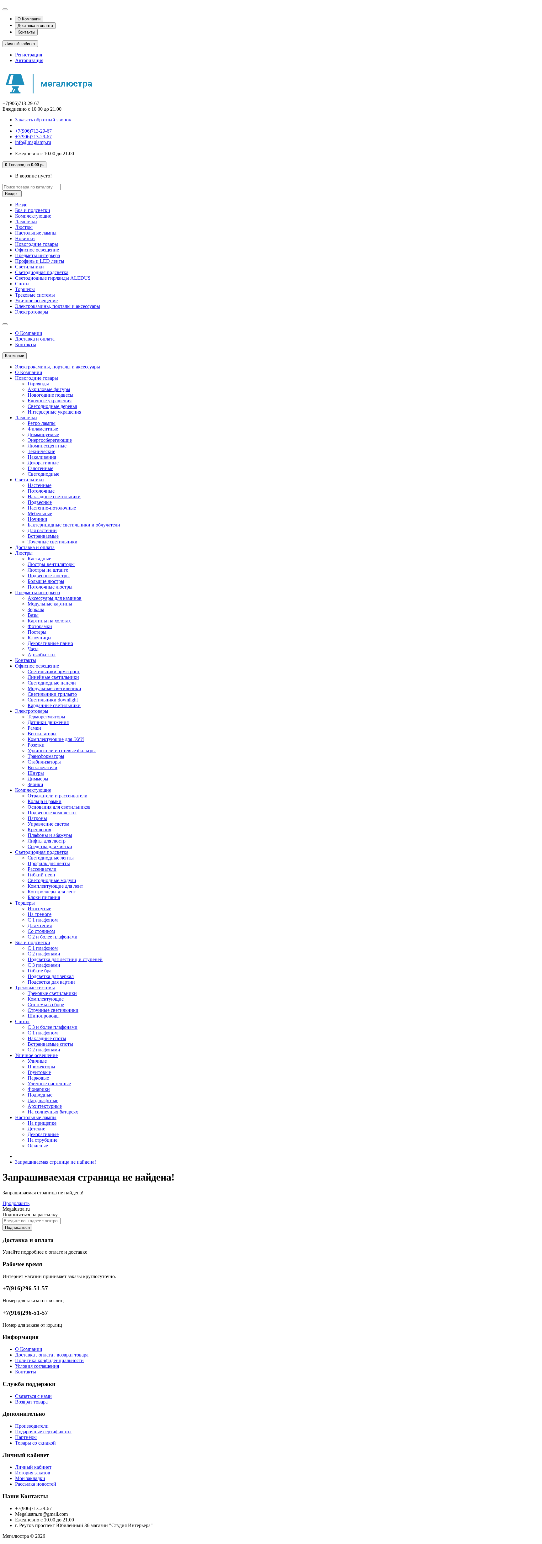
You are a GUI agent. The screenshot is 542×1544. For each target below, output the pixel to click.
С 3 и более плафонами (52, 1027)
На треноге (39, 914)
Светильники (29, 266)
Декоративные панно (50, 643)
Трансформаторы (46, 756)
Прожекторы (41, 1066)
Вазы (33, 615)
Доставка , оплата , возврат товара (51, 1354)
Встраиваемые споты (50, 1044)
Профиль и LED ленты (39, 261)
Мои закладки (30, 1478)
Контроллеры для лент (52, 891)
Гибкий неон (41, 874)
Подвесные (40, 502)
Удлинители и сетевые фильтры (62, 750)
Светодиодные (43, 474)
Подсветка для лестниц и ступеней (65, 959)
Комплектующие (33, 216)
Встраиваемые (43, 536)
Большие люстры (46, 581)
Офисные (38, 1145)
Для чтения (40, 925)
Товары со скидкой (35, 1443)
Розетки (36, 745)
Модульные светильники (54, 688)
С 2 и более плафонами (52, 936)
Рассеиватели (42, 869)
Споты (22, 283)
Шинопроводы (44, 1015)
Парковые (38, 1078)
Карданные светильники (54, 705)
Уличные (37, 1061)
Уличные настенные (49, 1083)
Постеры (37, 632)
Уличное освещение (36, 300)
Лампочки (26, 221)
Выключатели (42, 767)
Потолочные (41, 491)
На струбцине (42, 1140)
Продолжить (16, 1203)
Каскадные (39, 558)
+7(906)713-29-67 (33, 131)
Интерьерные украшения (54, 412)
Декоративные (43, 462)
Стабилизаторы (44, 761)
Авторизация (29, 60)
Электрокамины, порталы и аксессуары (57, 306)
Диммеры (38, 778)
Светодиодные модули (52, 880)
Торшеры (25, 289)
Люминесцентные (47, 445)
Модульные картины (50, 603)
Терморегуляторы (46, 716)
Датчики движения (48, 722)
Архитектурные (45, 1106)
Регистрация (28, 54)
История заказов (32, 1472)
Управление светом (48, 824)
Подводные (40, 1094)
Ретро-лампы (42, 423)
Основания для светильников (59, 807)
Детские (36, 1128)
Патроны (37, 818)
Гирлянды (38, 383)
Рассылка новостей (35, 1484)
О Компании (29, 19)
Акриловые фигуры (49, 389)
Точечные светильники (52, 541)
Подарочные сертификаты (43, 1431)
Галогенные (40, 468)
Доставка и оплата (35, 25)
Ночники (37, 519)
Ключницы (39, 637)
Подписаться (17, 1227)
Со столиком (41, 931)
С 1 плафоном (43, 920)
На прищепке (42, 1123)
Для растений (42, 530)
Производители (32, 1426)
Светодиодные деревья (52, 406)
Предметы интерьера (37, 255)
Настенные (39, 485)
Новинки (25, 238)
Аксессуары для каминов (55, 598)
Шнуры (36, 773)
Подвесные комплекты (52, 812)
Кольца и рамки (44, 801)
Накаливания (42, 457)
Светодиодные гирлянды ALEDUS (53, 278)
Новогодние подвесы (50, 395)
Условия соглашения (37, 1366)
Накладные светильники (54, 496)
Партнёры (26, 1437)
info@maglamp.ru (33, 142)
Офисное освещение (37, 249)
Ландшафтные (43, 1100)
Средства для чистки (50, 846)
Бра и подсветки (32, 210)
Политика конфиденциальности (49, 1360)
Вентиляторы (42, 733)
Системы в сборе (46, 1004)
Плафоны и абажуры (50, 835)
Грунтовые (39, 1072)
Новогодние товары (36, 244)
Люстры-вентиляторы (51, 564)
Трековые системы (35, 295)
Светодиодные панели (52, 682)
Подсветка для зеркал (51, 976)
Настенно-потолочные (52, 507)
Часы (33, 649)
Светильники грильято (52, 694)
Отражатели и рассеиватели (58, 795)
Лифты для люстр (47, 840)
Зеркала (36, 609)
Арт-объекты (42, 654)
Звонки (35, 784)
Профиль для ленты (49, 863)
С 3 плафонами (44, 965)
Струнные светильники (53, 1010)
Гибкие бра (39, 970)
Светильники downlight (53, 699)
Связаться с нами (33, 1396)
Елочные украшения (50, 400)
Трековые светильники (52, 993)
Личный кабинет (33, 1467)
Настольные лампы (35, 232)
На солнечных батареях (53, 1111)
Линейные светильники (53, 677)
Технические (41, 451)
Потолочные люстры (50, 587)
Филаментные (43, 428)
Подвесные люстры (49, 575)
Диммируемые (43, 434)
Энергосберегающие (50, 440)
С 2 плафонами (44, 953)
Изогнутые (39, 908)
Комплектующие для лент (55, 886)
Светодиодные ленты (51, 857)
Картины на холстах (49, 620)
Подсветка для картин (51, 982)
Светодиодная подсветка (41, 272)
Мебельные (40, 513)
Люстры (24, 227)
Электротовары (31, 312)
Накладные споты (47, 1038)
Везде (21, 204)
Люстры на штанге (48, 570)
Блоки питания (44, 897)
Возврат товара (31, 1401)
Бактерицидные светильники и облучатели (74, 524)
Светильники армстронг (54, 671)
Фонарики (39, 1089)
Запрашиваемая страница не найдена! (55, 1162)
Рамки (34, 728)
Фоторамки (40, 626)
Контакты (26, 32)
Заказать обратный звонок (43, 119)
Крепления (39, 829)
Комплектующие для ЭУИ (56, 739)
